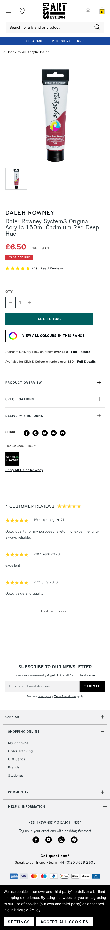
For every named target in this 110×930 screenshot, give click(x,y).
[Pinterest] (35, 433)
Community (18, 792)
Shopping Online (23, 731)
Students (15, 775)
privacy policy (45, 696)
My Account (18, 743)
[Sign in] (88, 11)
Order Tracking (20, 751)
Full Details (80, 351)
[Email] (54, 433)
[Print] (63, 433)
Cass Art (13, 717)
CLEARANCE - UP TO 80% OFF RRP (55, 41)
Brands (14, 767)
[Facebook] (27, 433)
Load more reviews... (55, 611)
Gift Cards (16, 759)
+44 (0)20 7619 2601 (76, 862)
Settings (19, 921)
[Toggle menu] (8, 11)
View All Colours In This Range (53, 335)
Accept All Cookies (65, 921)
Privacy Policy (27, 910)
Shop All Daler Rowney (24, 470)
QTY (9, 291)
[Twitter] (45, 433)
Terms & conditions (65, 696)
